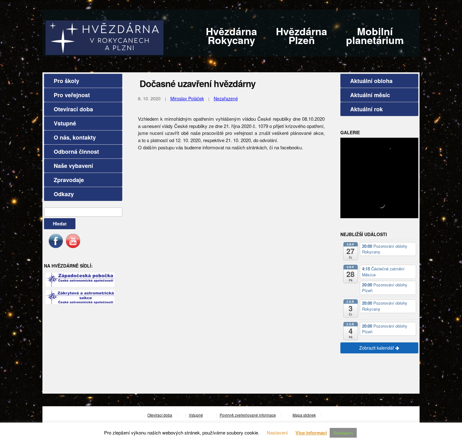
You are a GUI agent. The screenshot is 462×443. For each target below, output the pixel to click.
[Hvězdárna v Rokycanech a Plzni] (104, 37)
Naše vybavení (73, 166)
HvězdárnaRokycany (231, 35)
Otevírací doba (73, 109)
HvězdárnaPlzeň (301, 35)
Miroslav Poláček (187, 98)
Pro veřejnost (72, 95)
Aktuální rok (366, 109)
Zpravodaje (69, 180)
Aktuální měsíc (370, 95)
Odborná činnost (76, 151)
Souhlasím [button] (343, 433)
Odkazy (64, 194)
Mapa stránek (304, 415)
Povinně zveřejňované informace (248, 415)
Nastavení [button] (277, 432)
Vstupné (65, 123)
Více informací (311, 432)
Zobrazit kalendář (377, 348)
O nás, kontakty (75, 137)
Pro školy (66, 81)
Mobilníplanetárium (375, 35)
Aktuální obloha (371, 81)
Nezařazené (226, 98)
